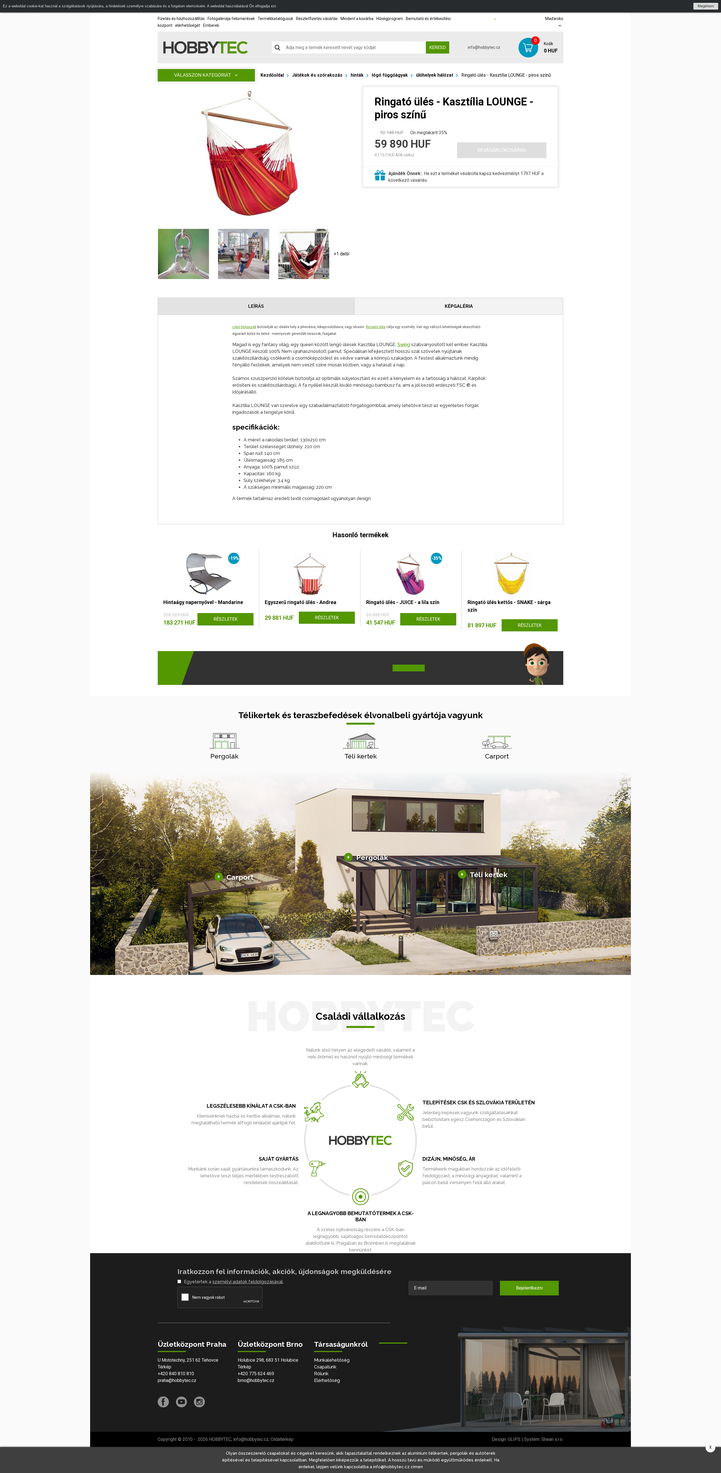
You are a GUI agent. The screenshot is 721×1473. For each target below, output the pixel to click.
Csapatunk (325, 1367)
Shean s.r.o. (552, 1439)
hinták (357, 75)
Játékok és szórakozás (317, 75)
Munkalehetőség (332, 1360)
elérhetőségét (187, 25)
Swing (403, 344)
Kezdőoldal (272, 75)
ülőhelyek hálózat (434, 75)
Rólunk (321, 1373)
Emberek (211, 25)
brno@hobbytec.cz (256, 1380)
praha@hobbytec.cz (177, 1380)
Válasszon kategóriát (202, 75)
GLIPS (514, 1439)
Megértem (706, 6)
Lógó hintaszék (244, 327)
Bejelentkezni (529, 1288)
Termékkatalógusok (275, 18)
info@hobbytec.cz (484, 47)
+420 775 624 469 (256, 1373)
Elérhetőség (327, 1380)
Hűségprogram (389, 18)
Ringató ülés (376, 327)
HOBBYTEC (220, 1439)
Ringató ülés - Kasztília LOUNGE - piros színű (506, 75)
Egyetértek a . (234, 1281)
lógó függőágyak (390, 75)
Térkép (164, 1367)
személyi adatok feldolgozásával (247, 1281)
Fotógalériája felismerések (231, 18)
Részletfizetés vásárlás (317, 18)
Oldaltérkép (282, 1439)
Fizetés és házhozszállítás (181, 18)
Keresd (437, 47)
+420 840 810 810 (176, 1373)
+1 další (341, 253)
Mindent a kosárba (357, 18)
